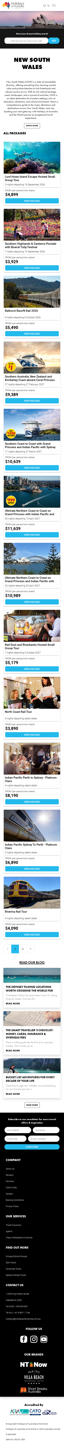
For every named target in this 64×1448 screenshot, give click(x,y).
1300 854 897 (21, 1306)
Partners (10, 1181)
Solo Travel (11, 1262)
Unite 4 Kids (11, 1187)
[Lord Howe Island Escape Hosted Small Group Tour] (32, 158)
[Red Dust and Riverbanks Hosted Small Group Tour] (32, 626)
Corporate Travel (13, 1268)
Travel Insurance (13, 1225)
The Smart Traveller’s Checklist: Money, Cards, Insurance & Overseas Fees (29, 1033)
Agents (9, 1231)
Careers (9, 1193)
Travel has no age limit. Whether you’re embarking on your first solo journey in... (30, 1087)
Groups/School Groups (16, 1256)
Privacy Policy (12, 1206)
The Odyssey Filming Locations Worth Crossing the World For (29, 988)
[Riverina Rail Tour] (32, 893)
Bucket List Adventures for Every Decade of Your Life (30, 1079)
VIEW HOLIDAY (32, 200)
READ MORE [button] (32, 1105)
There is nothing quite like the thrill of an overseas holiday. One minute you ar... (29, 1044)
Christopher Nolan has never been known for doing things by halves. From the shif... (31, 997)
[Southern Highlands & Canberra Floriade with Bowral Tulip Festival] (32, 225)
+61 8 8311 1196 (22, 1312)
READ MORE (13, 1003)
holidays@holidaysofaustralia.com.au (23, 1318)
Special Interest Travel (16, 1275)
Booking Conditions (15, 1200)
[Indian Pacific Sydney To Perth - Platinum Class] (32, 826)
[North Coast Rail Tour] (32, 693)
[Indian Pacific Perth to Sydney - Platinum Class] (32, 759)
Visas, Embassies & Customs (19, 1237)
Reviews (9, 1175)
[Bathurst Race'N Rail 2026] (32, 292)
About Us (10, 1168)
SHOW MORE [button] (32, 126)
